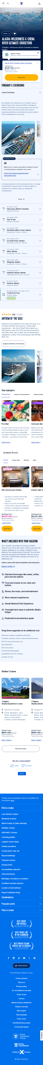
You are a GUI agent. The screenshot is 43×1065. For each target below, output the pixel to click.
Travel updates (21, 1015)
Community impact (21, 1027)
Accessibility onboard (11, 869)
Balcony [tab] (26, 460)
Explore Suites (7, 566)
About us (21, 982)
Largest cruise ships (10, 842)
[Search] (7, 3)
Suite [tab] (34, 460)
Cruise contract (21, 978)
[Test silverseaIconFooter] (21, 1060)
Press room (21, 1019)
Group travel (7, 865)
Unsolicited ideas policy (21, 1023)
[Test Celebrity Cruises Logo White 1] (21, 1053)
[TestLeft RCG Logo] (21, 1039)
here (12, 800)
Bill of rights (21, 1011)
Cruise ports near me (10, 851)
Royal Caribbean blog (11, 893)
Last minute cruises (10, 814)
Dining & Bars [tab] (6, 394)
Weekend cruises (9, 819)
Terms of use (21, 994)
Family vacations (9, 846)
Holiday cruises (8, 828)
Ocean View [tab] (16, 460)
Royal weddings (8, 856)
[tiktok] (19, 958)
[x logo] (29, 958)
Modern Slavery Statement (21, 1002)
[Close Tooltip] (38, 52)
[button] (21, 93)
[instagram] (14, 958)
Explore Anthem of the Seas (13, 344)
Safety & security (21, 1007)
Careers (21, 998)
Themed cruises (8, 860)
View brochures (8, 874)
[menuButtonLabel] (3, 3)
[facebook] (9, 958)
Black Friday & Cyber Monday (14, 823)
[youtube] (24, 958)
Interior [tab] (5, 460)
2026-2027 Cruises (9, 833)
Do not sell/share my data (21, 990)
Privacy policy (21, 986)
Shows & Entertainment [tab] (22, 394)
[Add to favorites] (14, 33)
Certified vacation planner (12, 883)
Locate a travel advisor (11, 888)
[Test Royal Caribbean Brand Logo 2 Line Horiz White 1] (21, 1046)
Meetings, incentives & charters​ (15, 879)
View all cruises (20, 749)
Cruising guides (8, 837)
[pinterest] (35, 958)
